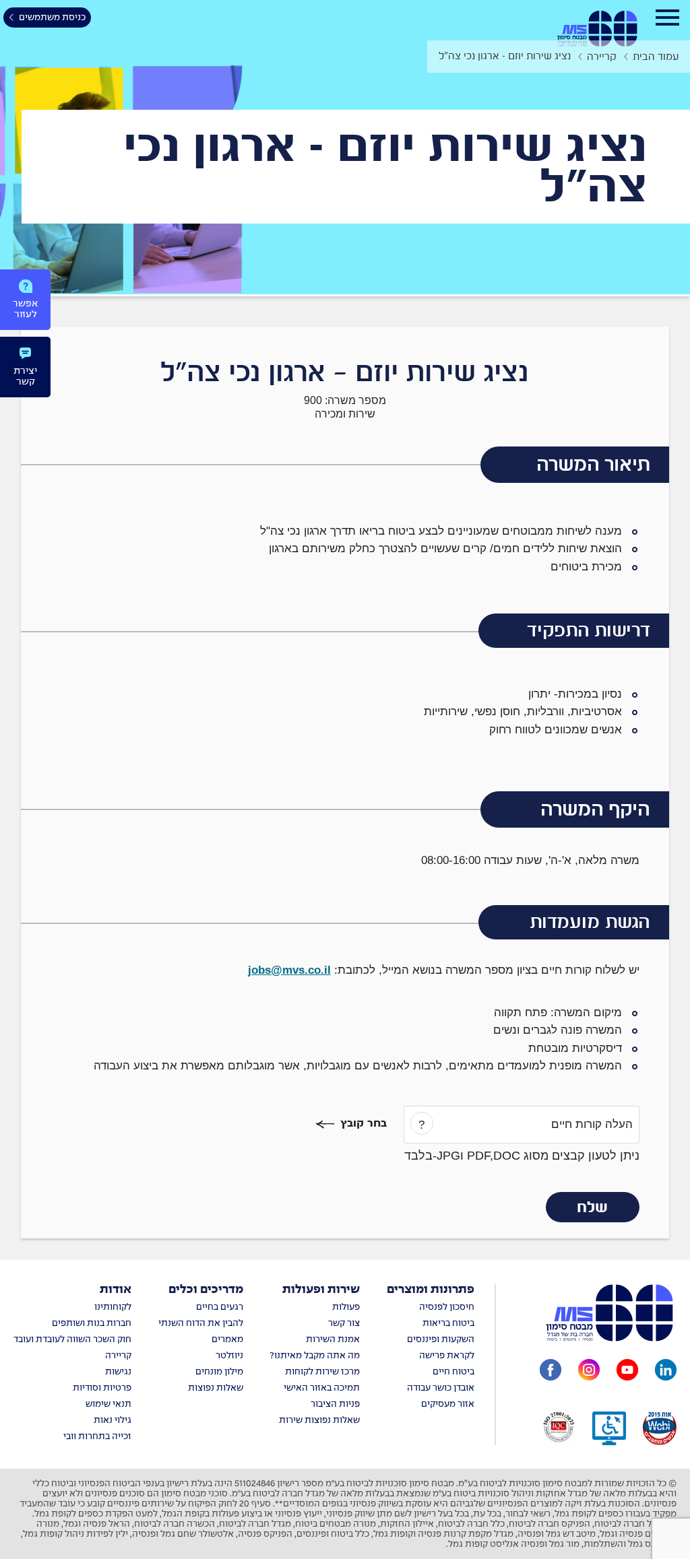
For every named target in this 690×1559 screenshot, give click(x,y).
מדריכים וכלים (205, 1290)
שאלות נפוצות (215, 1388)
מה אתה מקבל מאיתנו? (315, 1356)
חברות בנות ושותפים (91, 1323)
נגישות (118, 1372)
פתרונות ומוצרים (430, 1290)
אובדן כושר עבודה (440, 1388)
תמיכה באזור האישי (322, 1388)
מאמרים (227, 1339)
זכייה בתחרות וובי (97, 1436)
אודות (115, 1290)
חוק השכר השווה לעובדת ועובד (72, 1339)
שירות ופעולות (321, 1290)
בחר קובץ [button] (363, 1123)
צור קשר (344, 1323)
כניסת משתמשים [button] (52, 17)
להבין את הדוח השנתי (200, 1323)
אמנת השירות (333, 1339)
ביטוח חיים (453, 1372)
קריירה (118, 1356)
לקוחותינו (112, 1307)
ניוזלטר (229, 1356)
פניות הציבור (335, 1404)
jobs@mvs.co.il (289, 970)
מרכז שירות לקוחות (322, 1372)
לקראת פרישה (446, 1356)
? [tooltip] (421, 1125)
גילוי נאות (112, 1420)
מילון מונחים (219, 1372)
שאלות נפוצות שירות (319, 1420)
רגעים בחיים (219, 1307)
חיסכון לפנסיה (446, 1307)
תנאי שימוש (108, 1404)
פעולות (346, 1307)
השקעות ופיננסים (440, 1339)
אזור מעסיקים (447, 1404)
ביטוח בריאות (448, 1323)
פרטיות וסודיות (102, 1388)
